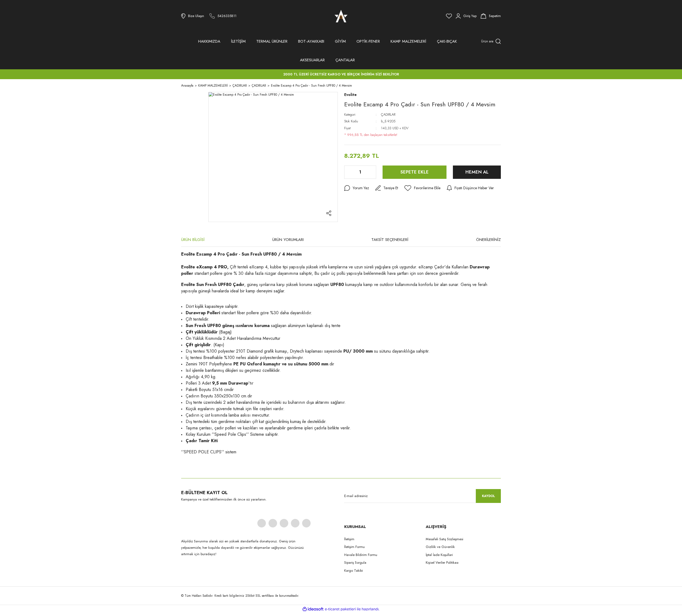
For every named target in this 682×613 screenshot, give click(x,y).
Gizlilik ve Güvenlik (440, 546)
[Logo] (341, 16)
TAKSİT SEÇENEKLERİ (389, 240)
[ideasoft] (313, 609)
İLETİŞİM (238, 41)
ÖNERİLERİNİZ (488, 240)
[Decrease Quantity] (348, 172)
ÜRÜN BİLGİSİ (193, 240)
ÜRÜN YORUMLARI (288, 240)
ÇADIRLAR (388, 114)
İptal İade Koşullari (439, 554)
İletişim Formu (354, 546)
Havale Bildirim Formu (360, 554)
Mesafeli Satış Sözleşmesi (444, 539)
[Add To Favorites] (422, 188)
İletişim (349, 539)
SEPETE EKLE (414, 172)
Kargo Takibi (353, 570)
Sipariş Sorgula (355, 562)
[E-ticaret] (340, 609)
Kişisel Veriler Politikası (442, 562)
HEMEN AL (477, 172)
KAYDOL (488, 496)
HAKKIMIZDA (209, 41)
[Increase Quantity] (371, 172)
